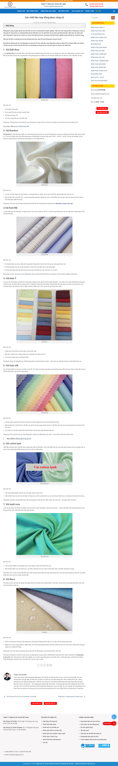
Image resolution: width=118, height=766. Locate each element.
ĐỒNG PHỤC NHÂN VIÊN (98, 67)
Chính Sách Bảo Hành (49, 724)
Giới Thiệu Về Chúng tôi (50, 721)
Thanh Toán (89, 11)
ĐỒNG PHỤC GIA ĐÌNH (98, 51)
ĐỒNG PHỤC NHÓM (97, 41)
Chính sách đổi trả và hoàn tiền (52, 730)
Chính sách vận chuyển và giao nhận (54, 733)
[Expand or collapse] (83, 25)
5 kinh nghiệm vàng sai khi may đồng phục (94, 739)
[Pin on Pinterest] (47, 665)
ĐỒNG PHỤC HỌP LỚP (98, 57)
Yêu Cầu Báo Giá (36, 703)
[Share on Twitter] (41, 665)
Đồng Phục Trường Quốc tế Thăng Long (70, 696)
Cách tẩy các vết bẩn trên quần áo (91, 733)
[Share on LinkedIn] (50, 665)
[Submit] (113, 17)
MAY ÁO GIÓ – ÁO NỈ (97, 77)
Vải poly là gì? (85, 730)
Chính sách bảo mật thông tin (52, 739)
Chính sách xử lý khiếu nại (51, 727)
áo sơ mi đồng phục (25, 274)
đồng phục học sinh (46, 434)
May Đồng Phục (32, 11)
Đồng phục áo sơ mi (23, 439)
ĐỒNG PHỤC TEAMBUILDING (100, 61)
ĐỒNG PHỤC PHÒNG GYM (99, 71)
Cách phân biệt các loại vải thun (90, 721)
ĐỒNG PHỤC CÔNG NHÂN (99, 47)
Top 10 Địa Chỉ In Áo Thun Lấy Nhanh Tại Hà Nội (21, 696)
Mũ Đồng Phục (63, 11)
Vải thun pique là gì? (87, 727)
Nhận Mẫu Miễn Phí (50, 703)
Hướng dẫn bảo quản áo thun (89, 736)
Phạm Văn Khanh (51, 22)
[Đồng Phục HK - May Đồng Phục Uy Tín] (12, 5)
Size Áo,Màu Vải (77, 11)
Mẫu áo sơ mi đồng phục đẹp (20, 126)
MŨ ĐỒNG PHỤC (96, 44)
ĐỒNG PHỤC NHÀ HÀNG (98, 64)
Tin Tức (98, 11)
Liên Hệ (45, 742)
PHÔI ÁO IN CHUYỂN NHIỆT (99, 81)
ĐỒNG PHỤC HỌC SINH (98, 31)
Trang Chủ (21, 11)
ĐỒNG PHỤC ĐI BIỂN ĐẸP (98, 54)
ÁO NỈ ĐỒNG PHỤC (96, 74)
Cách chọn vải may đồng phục (90, 724)
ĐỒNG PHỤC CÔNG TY (98, 27)
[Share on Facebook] (38, 665)
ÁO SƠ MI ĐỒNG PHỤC (98, 34)
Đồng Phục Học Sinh (48, 11)
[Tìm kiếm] (114, 11)
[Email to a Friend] (44, 665)
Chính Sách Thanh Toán (50, 736)
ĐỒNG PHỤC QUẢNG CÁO (99, 37)
